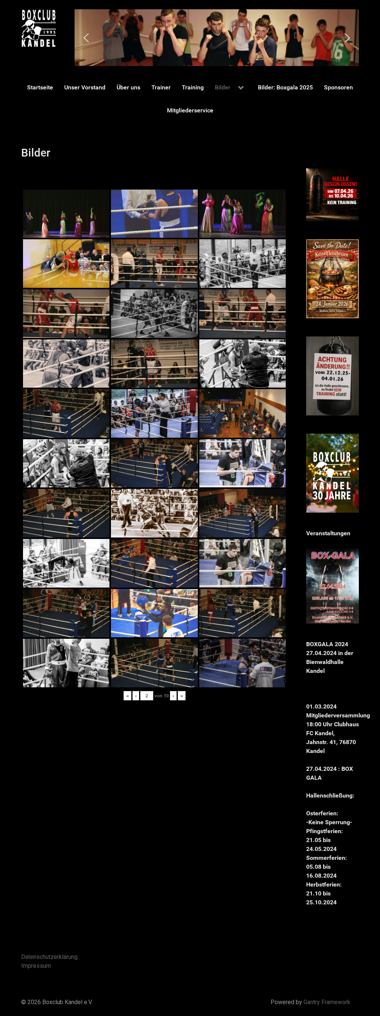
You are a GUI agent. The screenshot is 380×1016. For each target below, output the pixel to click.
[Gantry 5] (38, 28)
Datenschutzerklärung (49, 956)
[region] (217, 37)
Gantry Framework (327, 1002)
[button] (86, 38)
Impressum (36, 965)
